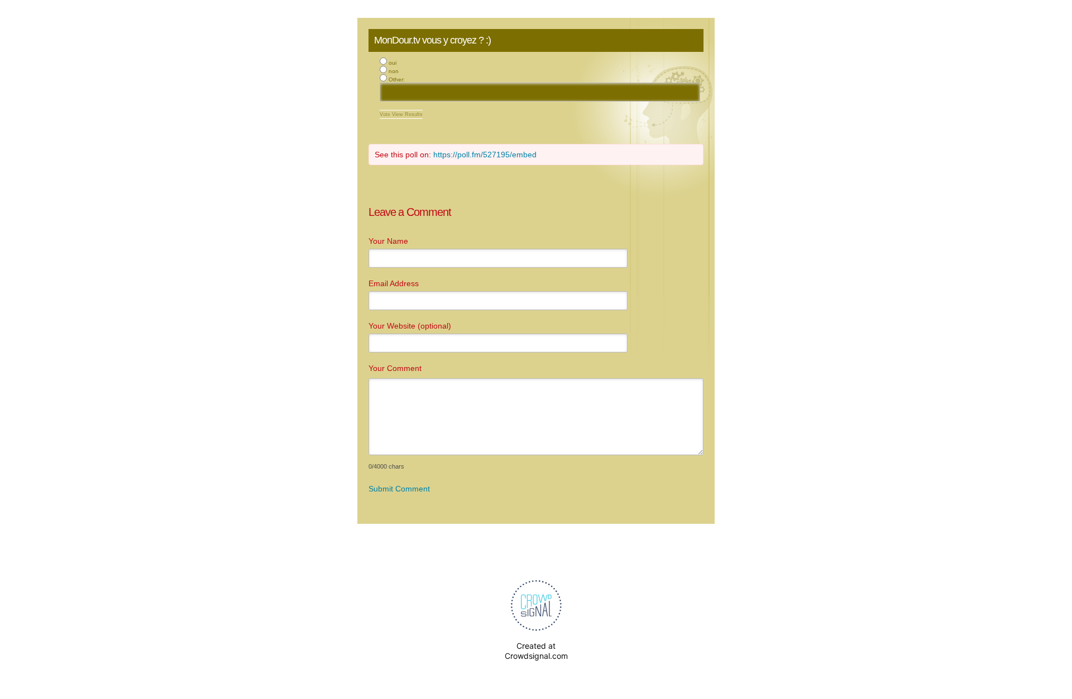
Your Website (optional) (409, 325)
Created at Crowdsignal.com (536, 651)
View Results (407, 114)
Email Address (393, 283)
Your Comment (395, 368)
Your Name (388, 241)
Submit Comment (399, 488)
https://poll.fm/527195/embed (485, 154)
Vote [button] (386, 114)
